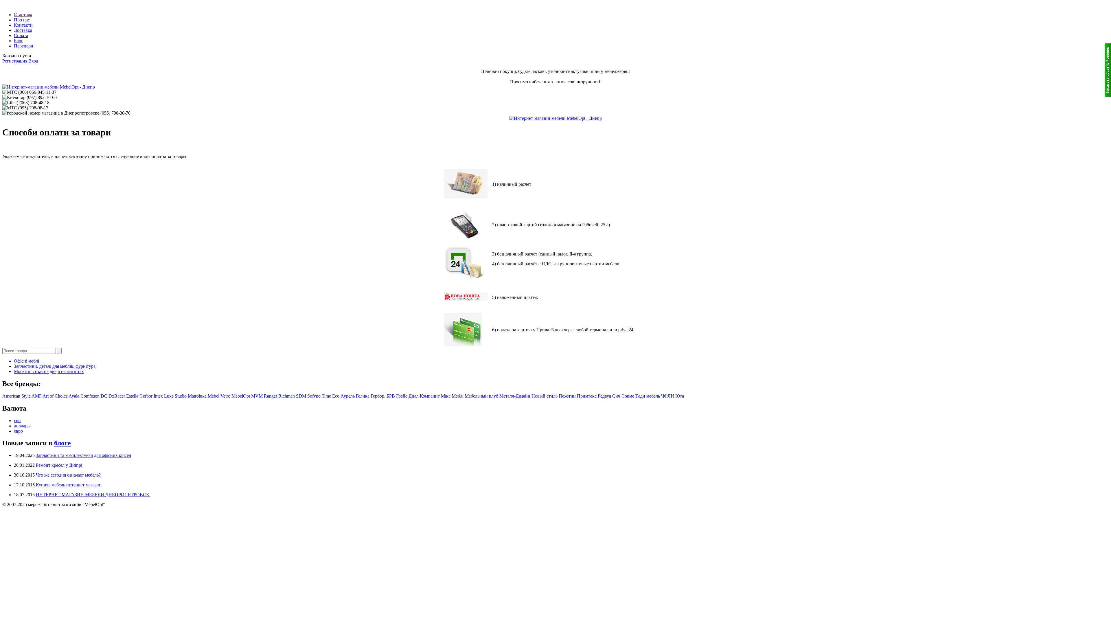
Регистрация (14, 60)
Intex (158, 396)
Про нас (22, 19)
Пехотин (567, 396)
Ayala (74, 396)
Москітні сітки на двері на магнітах (49, 371)
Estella (132, 396)
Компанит (430, 396)
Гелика (362, 396)
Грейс (401, 396)
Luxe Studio (175, 396)
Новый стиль (544, 396)
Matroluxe (197, 396)
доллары (22, 425)
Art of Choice (55, 396)
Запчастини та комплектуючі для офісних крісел (83, 455)
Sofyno (314, 396)
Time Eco (330, 396)
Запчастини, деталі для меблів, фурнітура (54, 366)
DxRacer (116, 396)
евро (18, 431)
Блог (18, 40)
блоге (62, 443)
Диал (414, 396)
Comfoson (90, 396)
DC (104, 396)
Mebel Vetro (219, 396)
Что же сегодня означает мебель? (68, 475)
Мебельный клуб (481, 396)
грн (17, 420)
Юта (679, 396)
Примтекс (587, 396)
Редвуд (604, 396)
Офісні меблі (26, 361)
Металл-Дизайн (514, 396)
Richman (286, 396)
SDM (301, 396)
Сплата (21, 35)
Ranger (270, 396)
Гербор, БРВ (383, 396)
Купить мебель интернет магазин (69, 484)
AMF (37, 396)
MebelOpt (240, 396)
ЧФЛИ (667, 396)
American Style (16, 396)
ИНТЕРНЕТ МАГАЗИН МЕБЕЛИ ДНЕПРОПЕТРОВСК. (93, 494)
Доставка (23, 30)
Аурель (348, 396)
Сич (616, 396)
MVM (257, 396)
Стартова (23, 14)
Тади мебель (647, 396)
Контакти (23, 25)
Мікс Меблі (452, 396)
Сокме (627, 396)
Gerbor (145, 396)
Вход (33, 60)
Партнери (23, 45)
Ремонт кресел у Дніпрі (59, 465)
